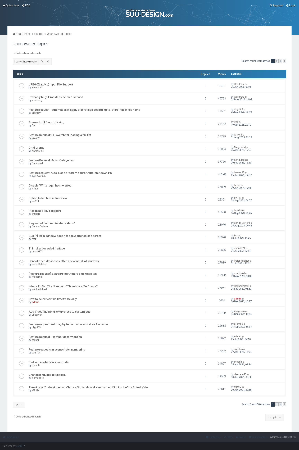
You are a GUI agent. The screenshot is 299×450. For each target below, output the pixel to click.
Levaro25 (40, 176)
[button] (284, 61)
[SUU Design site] (150, 13)
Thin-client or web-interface (47, 248)
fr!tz (34, 239)
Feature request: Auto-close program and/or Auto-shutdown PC (70, 173)
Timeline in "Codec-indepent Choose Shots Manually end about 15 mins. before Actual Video (89, 387)
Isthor (35, 188)
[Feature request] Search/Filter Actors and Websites (63, 273)
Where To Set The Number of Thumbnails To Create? (63, 286)
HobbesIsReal (39, 289)
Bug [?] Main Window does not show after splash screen (65, 236)
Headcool (37, 87)
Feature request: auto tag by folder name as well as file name (68, 324)
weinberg (37, 100)
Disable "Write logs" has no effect (50, 185)
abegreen (37, 314)
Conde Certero (40, 226)
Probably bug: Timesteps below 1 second (56, 97)
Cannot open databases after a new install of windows (64, 261)
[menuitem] (26, 5)
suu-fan (36, 352)
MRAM (35, 390)
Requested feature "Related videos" (52, 223)
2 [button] (277, 61)
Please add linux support (45, 210)
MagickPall (38, 150)
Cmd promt (36, 147)
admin (35, 302)
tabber (35, 340)
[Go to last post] (246, 84)
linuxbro (36, 213)
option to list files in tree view (48, 198)
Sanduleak (37, 163)
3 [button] (280, 61)
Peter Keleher (39, 264)
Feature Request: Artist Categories (51, 160)
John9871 (37, 251)
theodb (36, 365)
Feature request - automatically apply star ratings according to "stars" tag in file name (84, 109)
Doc (34, 125)
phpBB (19, 446)
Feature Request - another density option (55, 337)
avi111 (35, 201)
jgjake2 (36, 138)
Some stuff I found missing (46, 122)
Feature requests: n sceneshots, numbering (57, 349)
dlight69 (36, 112)
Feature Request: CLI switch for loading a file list (60, 135)
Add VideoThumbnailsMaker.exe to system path (60, 311)
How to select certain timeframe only (53, 299)
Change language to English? (47, 374)
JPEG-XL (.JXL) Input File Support (51, 84)
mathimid (37, 276)
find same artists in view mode (49, 362)
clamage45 (38, 377)
